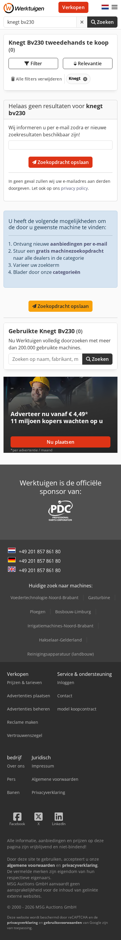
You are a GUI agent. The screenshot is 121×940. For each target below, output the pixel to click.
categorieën (66, 272)
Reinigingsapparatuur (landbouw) (60, 654)
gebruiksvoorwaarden (63, 922)
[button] (114, 7)
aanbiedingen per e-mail (78, 244)
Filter (35, 63)
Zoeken (105, 22)
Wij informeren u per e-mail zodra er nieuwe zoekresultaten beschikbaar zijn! (57, 131)
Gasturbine (99, 597)
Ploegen (38, 611)
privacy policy (74, 188)
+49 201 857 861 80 (39, 551)
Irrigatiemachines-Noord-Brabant (60, 626)
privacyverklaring (22, 922)
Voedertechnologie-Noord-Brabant (44, 597)
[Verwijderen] (82, 22)
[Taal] (105, 7)
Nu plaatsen (60, 442)
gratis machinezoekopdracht (70, 251)
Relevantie (89, 63)
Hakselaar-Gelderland (60, 640)
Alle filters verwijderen (38, 79)
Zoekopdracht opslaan (62, 162)
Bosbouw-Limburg (73, 611)
